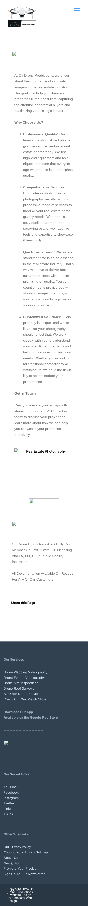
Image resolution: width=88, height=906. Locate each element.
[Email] (73, 611)
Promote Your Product (21, 868)
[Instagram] (53, 894)
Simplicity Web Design (19, 899)
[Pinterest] (44, 611)
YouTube (10, 787)
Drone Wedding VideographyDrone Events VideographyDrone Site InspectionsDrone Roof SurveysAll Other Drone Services (25, 683)
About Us (11, 858)
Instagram (11, 798)
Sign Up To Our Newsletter (24, 874)
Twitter (9, 803)
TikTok (8, 814)
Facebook (11, 792)
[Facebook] (25, 611)
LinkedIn (10, 809)
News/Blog (12, 863)
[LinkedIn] (54, 611)
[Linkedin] (69, 894)
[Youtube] (38, 894)
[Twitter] (34, 611)
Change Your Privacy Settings (26, 852)
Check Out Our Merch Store (25, 699)
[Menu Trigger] (77, 10)
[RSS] (64, 611)
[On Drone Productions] (22, 35)
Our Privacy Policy (17, 847)
